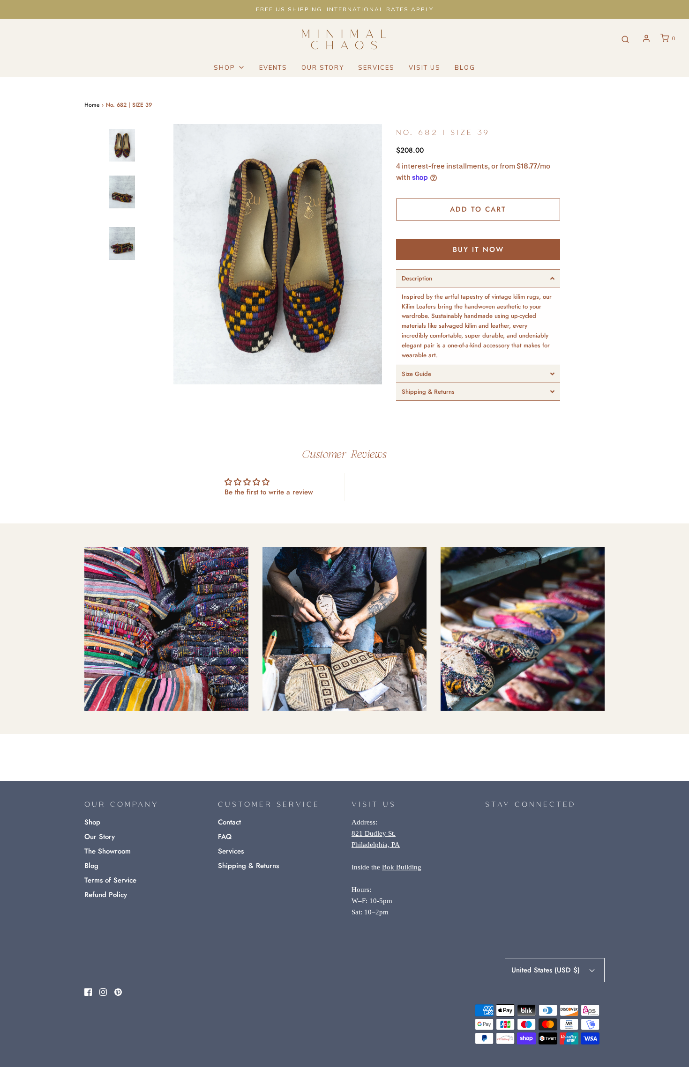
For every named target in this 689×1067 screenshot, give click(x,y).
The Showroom (107, 851)
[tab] (478, 278)
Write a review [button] (420, 486)
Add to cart (478, 209)
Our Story (322, 67)
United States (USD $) (546, 970)
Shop (92, 822)
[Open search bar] (625, 38)
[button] (122, 170)
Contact (229, 822)
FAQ (225, 837)
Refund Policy (105, 895)
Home (91, 105)
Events (273, 67)
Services (376, 67)
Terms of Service (110, 880)
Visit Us (425, 67)
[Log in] (646, 38)
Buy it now (478, 249)
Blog (465, 67)
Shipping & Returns (248, 866)
